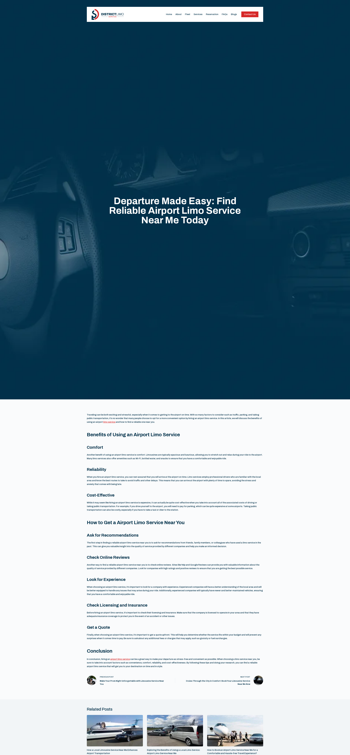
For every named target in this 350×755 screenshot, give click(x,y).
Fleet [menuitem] (187, 14)
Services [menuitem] (198, 14)
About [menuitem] (178, 14)
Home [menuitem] (169, 14)
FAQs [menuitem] (225, 14)
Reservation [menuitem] (212, 14)
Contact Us (250, 14)
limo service (109, 422)
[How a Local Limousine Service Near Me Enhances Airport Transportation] (115, 731)
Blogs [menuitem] (234, 14)
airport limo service (120, 659)
